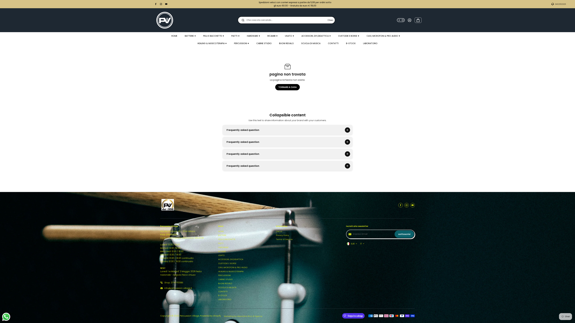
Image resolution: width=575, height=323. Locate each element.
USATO (221, 255)
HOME (221, 231)
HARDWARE (223, 247)
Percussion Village (189, 315)
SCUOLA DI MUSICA (227, 287)
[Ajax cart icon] (418, 20)
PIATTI (220, 243)
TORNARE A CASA (287, 87)
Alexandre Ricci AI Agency (249, 316)
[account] (409, 20)
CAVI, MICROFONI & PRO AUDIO (233, 267)
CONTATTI (222, 291)
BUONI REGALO (225, 283)
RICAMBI (222, 251)
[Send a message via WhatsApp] (6, 317)
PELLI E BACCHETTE (226, 239)
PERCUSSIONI (224, 275)
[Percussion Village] (164, 20)
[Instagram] (161, 4)
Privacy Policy (282, 235)
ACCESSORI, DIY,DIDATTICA (230, 259)
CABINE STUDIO (225, 279)
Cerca (279, 231)
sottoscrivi (404, 234)
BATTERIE (222, 235)
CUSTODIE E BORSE (227, 263)
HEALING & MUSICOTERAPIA (230, 271)
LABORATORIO (224, 299)
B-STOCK (222, 295)
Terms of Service (284, 239)
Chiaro (330, 20)
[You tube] (166, 4)
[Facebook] (155, 4)
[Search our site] (243, 20)
